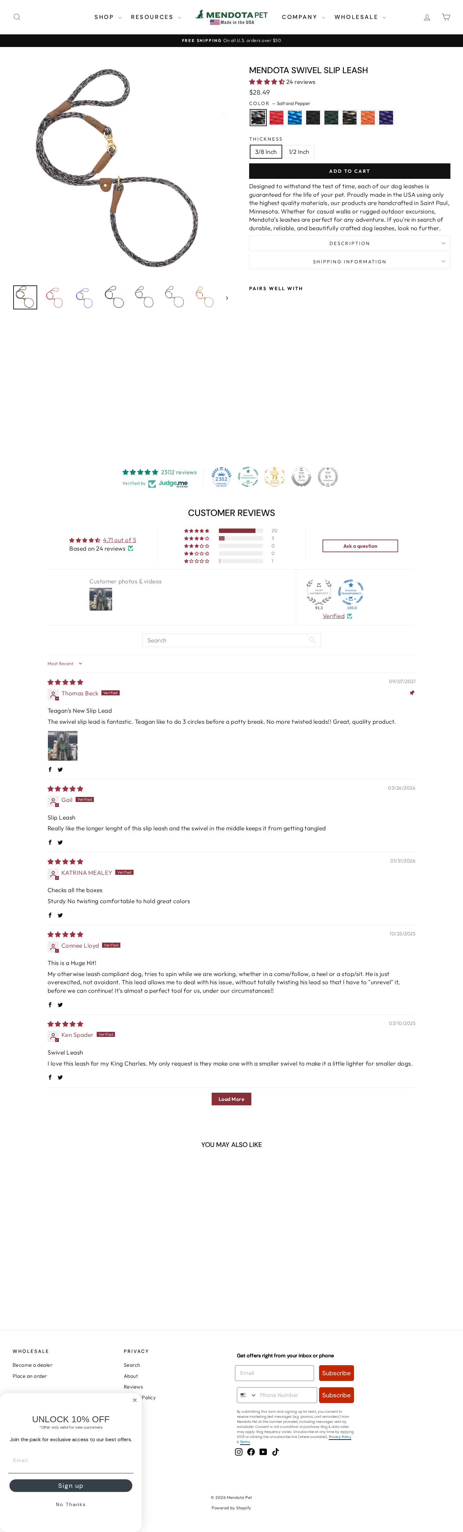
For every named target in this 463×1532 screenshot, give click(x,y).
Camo (349, 118)
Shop (105, 17)
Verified (334, 616)
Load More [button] (231, 1099)
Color (279, 103)
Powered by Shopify (231, 1507)
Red (276, 118)
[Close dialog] (135, 1400)
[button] (267, 81)
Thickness (266, 139)
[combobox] (247, 1395)
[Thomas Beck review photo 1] (63, 746)
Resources (153, 17)
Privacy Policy (340, 1437)
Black (313, 118)
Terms (245, 1442)
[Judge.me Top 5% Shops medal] (301, 477)
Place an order (30, 1376)
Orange (368, 118)
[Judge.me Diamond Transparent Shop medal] (350, 592)
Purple (386, 118)
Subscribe (336, 1373)
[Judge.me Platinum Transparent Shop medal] (248, 477)
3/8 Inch (266, 151)
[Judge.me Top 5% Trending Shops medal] (328, 477)
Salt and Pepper (258, 118)
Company (301, 17)
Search (132, 1365)
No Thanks (71, 1504)
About (131, 1376)
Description (349, 243)
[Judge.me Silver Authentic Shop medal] (319, 592)
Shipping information (350, 262)
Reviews (133, 1386)
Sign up (71, 1486)
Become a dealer (33, 1365)
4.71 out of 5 (119, 540)
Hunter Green (331, 118)
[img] (65, 682)
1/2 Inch (299, 151)
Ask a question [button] (360, 546)
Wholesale (357, 17)
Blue (295, 118)
